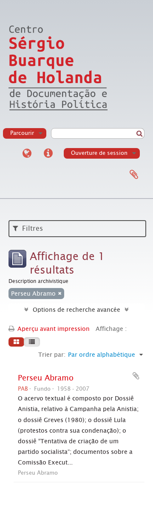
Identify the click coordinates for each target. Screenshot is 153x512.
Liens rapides (48, 153)
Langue (26, 153)
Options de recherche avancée (76, 309)
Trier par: (51, 354)
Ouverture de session (99, 153)
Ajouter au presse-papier (136, 376)
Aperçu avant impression (53, 328)
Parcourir (22, 133)
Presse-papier (133, 174)
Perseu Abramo (46, 378)
